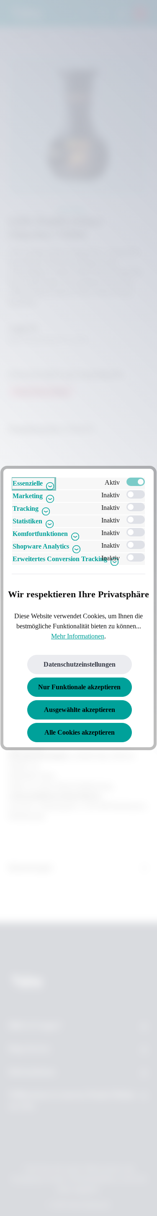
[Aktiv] (135, 482)
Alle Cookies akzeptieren (79, 732)
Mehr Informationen (77, 636)
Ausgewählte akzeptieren (79, 709)
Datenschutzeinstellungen (80, 664)
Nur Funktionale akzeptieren (79, 687)
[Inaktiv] (135, 494)
